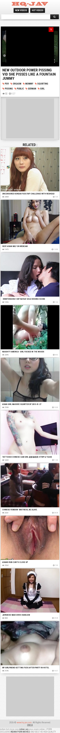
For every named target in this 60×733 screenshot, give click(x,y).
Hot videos (37, 10)
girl (42, 88)
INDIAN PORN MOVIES (20, 731)
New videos (21, 10)
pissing (8, 88)
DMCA (30, 725)
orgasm (16, 83)
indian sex (23, 729)
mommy (29, 83)
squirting (42, 83)
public (20, 88)
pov (6, 83)
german (31, 88)
